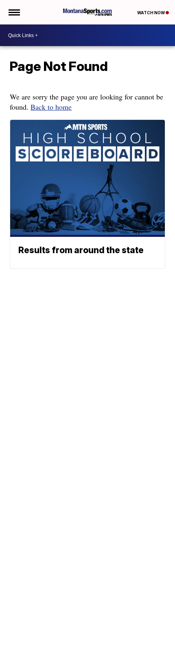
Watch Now (151, 12)
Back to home (51, 107)
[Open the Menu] (13, 12)
